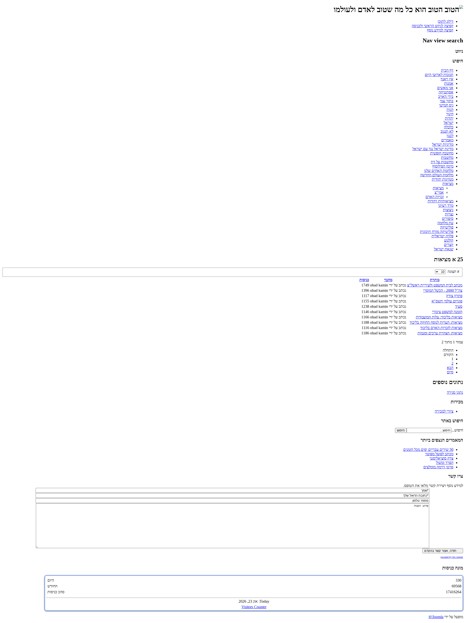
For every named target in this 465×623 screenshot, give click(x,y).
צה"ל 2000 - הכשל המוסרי (442, 290)
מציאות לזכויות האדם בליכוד (441, 328)
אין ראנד (447, 79)
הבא (450, 368)
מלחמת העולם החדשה (436, 175)
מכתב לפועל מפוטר (439, 454)
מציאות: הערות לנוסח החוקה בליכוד (436, 322)
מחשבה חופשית (441, 153)
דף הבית (447, 70)
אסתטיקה (446, 92)
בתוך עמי (446, 101)
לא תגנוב (447, 131)
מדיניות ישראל (442, 144)
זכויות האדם (435, 197)
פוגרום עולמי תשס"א (447, 301)
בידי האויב (445, 96)
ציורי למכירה (444, 411)
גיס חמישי (446, 105)
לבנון (450, 136)
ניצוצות (448, 210)
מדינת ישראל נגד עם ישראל (432, 149)
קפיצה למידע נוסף (440, 30)
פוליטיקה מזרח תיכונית (436, 232)
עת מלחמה (445, 223)
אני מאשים (445, 88)
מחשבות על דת (442, 162)
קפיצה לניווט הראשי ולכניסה (432, 26)
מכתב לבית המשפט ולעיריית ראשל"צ (434, 285)
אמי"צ (439, 192)
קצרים (448, 245)
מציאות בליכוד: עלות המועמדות (439, 317)
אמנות (448, 83)
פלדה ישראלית (442, 236)
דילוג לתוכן (445, 21)
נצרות (449, 214)
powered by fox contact (452, 557)
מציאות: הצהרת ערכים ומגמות (440, 333)
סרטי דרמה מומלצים (438, 467)
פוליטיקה (446, 227)
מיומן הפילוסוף (442, 166)
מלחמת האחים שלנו (438, 171)
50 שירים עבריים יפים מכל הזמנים (428, 449)
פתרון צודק (454, 296)
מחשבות (447, 157)
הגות (450, 110)
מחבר (388, 280)
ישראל (448, 123)
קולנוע (448, 240)
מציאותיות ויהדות (440, 201)
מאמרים (447, 140)
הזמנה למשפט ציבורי (447, 312)
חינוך (449, 114)
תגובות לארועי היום (439, 75)
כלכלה (448, 127)
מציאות (447, 184)
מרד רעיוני (445, 205)
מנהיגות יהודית (442, 179)
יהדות (449, 118)
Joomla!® (435, 617)
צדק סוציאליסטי (441, 458)
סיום (450, 372)
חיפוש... (457, 430)
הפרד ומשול (444, 463)
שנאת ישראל (443, 249)
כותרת (435, 280)
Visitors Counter (253, 607)
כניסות (364, 280)
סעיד (458, 306)
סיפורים (447, 218)
